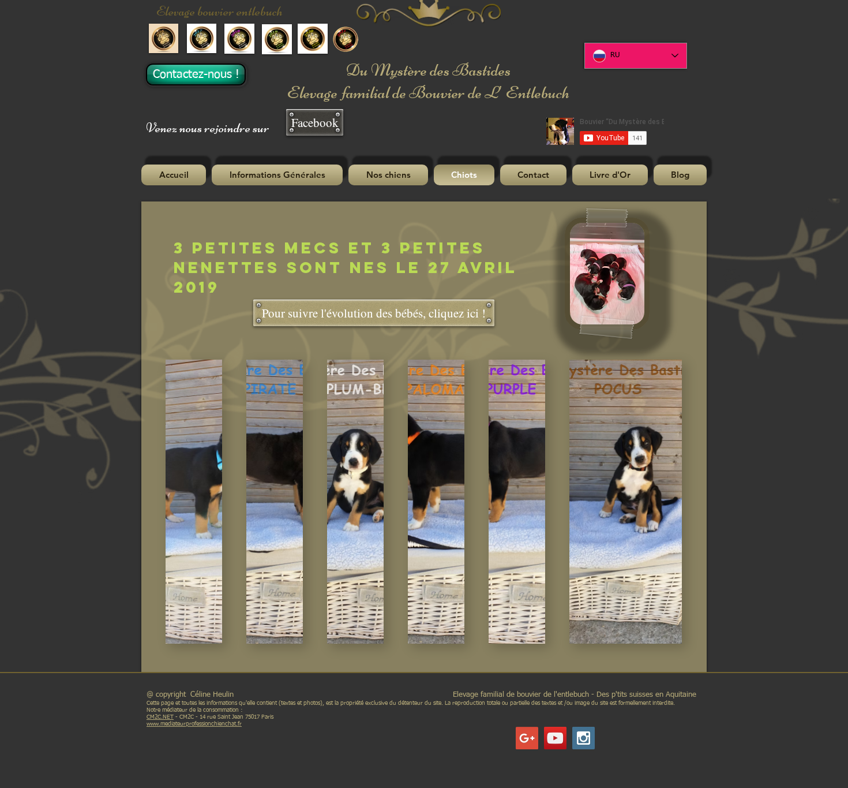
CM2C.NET (160, 717)
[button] (277, 175)
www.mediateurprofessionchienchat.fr (194, 724)
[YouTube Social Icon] (555, 738)
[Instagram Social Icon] (583, 738)
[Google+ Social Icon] (527, 738)
